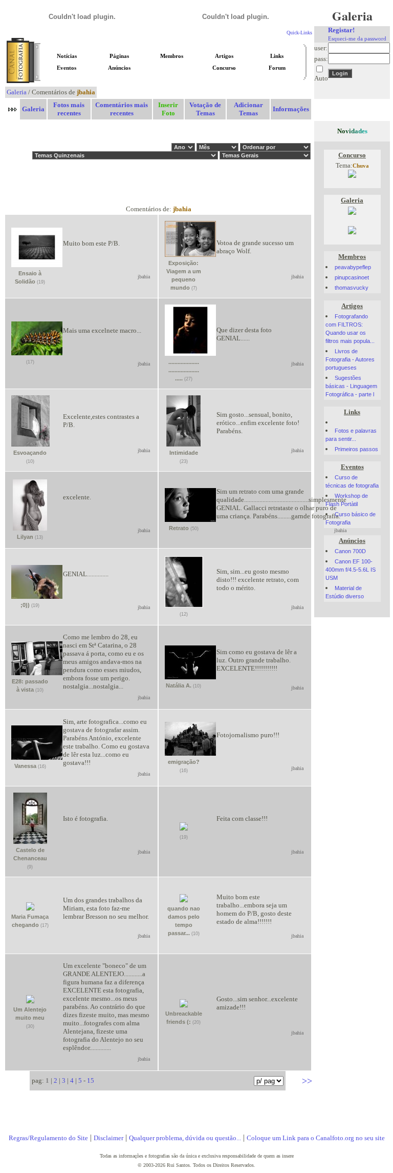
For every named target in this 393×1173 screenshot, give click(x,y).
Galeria (17, 92)
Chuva (361, 166)
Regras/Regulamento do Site (48, 1138)
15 (90, 1080)
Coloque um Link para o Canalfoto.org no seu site (316, 1138)
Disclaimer (108, 1138)
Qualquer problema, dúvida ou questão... (185, 1138)
